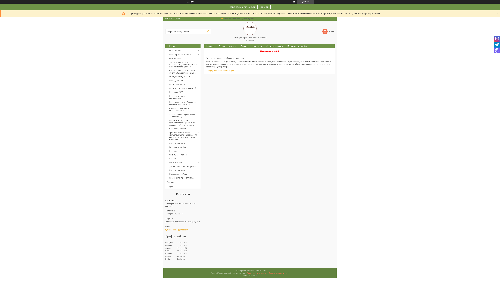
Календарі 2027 (176, 92)
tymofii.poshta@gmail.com (176, 230)
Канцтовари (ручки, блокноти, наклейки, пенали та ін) (182, 103)
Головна (210, 46)
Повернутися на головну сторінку (221, 70)
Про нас (170, 182)
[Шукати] (208, 31)
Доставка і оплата (274, 46)
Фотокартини (175, 58)
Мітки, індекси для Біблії (180, 76)
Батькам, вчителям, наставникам (178, 97)
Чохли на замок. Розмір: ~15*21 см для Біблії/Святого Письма (183, 71)
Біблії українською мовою (180, 54)
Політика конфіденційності (279, 273)
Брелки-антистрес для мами (181, 178)
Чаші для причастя (177, 128)
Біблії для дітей (176, 80)
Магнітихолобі (175, 162)
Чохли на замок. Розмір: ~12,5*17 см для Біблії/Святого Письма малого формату (183, 64)
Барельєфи (174, 151)
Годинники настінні (177, 147)
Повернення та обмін (297, 46)
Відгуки (170, 186)
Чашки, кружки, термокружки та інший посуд (182, 115)
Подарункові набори (178, 174)
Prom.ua (263, 271)
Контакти (257, 46)
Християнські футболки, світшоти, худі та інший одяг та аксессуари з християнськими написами (183, 136)
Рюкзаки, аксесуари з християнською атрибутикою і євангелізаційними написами (182, 122)
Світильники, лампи (178, 155)
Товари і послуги (174, 50)
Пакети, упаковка (177, 143)
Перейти (264, 6)
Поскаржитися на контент (257, 273)
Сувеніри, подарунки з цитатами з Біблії (179, 109)
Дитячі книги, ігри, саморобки (182, 166)
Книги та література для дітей (182, 88)
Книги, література (177, 84)
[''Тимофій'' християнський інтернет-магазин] (250, 28)
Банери (172, 158)
